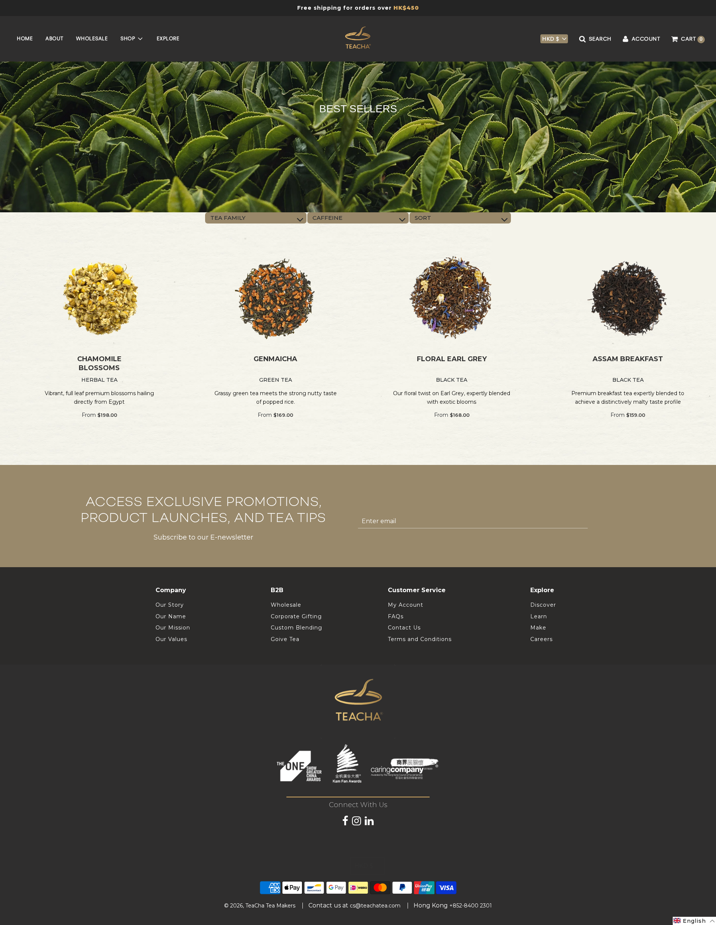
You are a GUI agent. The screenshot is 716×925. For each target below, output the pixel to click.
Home (25, 38)
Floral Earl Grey (452, 359)
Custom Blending (296, 627)
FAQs (395, 616)
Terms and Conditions (420, 639)
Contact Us (404, 627)
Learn (538, 616)
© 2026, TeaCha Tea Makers (259, 905)
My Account (405, 604)
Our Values (171, 639)
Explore (168, 38)
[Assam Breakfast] (628, 298)
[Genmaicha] (275, 298)
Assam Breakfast (628, 359)
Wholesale (92, 38)
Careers (541, 639)
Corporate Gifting (296, 616)
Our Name (171, 616)
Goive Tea (285, 639)
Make (538, 627)
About (54, 38)
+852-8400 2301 (470, 905)
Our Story (170, 604)
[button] (554, 38)
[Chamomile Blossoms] (99, 298)
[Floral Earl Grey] (451, 298)
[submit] (596, 521)
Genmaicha (275, 359)
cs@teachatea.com (375, 905)
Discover (543, 604)
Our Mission (173, 627)
